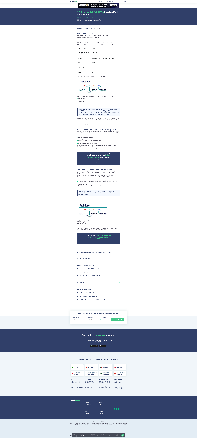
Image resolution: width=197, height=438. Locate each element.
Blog (114, 402)
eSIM (107, 1)
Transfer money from (77, 317)
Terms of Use (101, 409)
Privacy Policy (114, 435)
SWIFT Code (87, 28)
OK (122, 435)
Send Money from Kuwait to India (118, 387)
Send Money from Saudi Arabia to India (119, 383)
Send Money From (88, 404)
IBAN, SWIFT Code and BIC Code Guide (98, 242)
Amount (104, 317)
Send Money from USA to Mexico (75, 381)
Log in (125, 1)
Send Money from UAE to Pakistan (118, 382)
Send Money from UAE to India (118, 381)
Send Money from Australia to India (104, 382)
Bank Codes (82, 28)
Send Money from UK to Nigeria (89, 382)
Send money (101, 1)
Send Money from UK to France (89, 383)
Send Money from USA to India (75, 383)
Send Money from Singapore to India (104, 386)
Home (78, 28)
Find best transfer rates (117, 319)
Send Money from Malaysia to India (104, 387)
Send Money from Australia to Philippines (105, 381)
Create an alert (117, 1)
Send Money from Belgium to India (90, 387)
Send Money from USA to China (75, 382)
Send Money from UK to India (89, 381)
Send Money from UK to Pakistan (90, 386)
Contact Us (87, 413)
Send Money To (87, 402)
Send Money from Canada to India (76, 386)
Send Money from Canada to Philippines (77, 387)
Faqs (100, 406)
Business (111, 1)
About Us (86, 411)
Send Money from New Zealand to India (105, 383)
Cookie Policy (75, 436)
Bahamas (92, 28)
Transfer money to (91, 317)
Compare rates (98, 162)
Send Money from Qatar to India (118, 388)
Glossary (100, 404)
